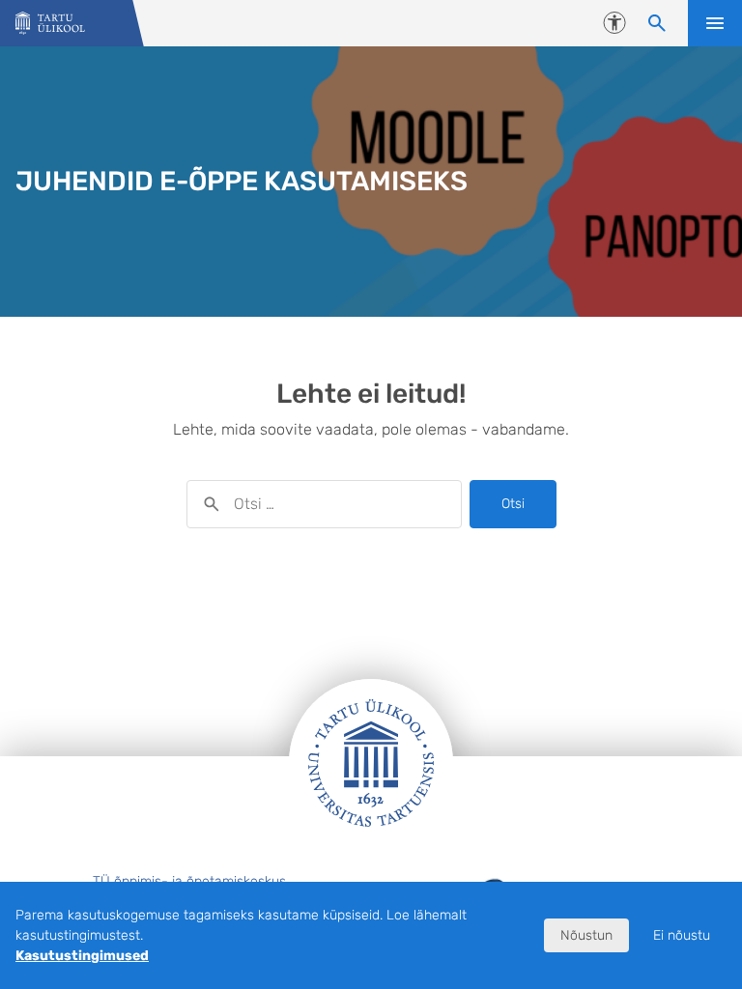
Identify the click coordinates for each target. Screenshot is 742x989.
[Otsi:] (324, 504)
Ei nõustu (681, 935)
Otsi (513, 503)
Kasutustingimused (82, 955)
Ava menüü (715, 23)
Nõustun (586, 935)
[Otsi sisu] (657, 23)
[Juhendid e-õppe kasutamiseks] (50, 24)
